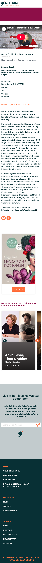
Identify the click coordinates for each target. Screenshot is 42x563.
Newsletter (9, 539)
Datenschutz (10, 475)
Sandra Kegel (7, 67)
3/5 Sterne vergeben (6, 56)
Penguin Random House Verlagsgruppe (16, 485)
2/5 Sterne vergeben (4, 56)
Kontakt (7, 530)
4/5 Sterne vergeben (8, 56)
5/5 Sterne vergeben (9, 56)
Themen (7, 506)
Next (37, 340)
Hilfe (6, 526)
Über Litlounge (11, 471)
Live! (5, 502)
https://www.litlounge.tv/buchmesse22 (19, 210)
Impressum (9, 480)
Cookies (7, 544)
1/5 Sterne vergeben (2, 56)
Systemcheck (10, 535)
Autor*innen (10, 511)
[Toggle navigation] (38, 3)
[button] (3, 218)
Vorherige (5, 340)
